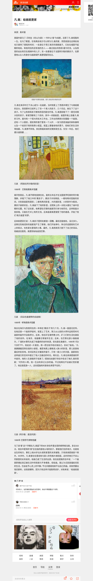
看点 (62, 555)
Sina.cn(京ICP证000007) (41, 573)
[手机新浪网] (16, 2)
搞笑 (21, 559)
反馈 (50, 566)
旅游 (51, 559)
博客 (51, 555)
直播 (31, 555)
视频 (21, 555)
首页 (35, 566)
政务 (72, 555)
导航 (43, 566)
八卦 (31, 559)
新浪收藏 (24, 2)
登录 (58, 566)
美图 (41, 555)
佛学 (62, 559)
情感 (41, 559)
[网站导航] (78, 2)
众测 (72, 559)
